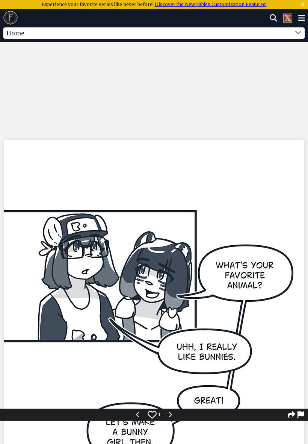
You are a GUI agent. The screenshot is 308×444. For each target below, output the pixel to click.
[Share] (291, 414)
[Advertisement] (154, 65)
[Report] (301, 414)
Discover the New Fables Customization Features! (211, 4)
